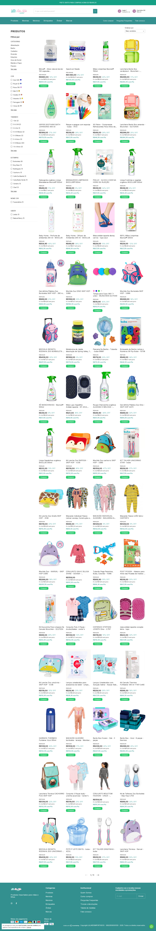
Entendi (29, 927)
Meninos (36, 21)
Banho (13, 48)
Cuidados (14, 51)
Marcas (69, 21)
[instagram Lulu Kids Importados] (11, 903)
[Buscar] (95, 11)
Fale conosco (140, 21)
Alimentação (15, 45)
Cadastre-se (126, 12)
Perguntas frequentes (89, 900)
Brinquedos (48, 21)
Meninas (25, 21)
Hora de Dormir (16, 60)
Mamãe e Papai (16, 63)
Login (124, 10)
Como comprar (108, 21)
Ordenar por (129, 28)
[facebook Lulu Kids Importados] (16, 903)
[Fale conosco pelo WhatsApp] (151, 926)
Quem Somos (86, 893)
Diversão (14, 54)
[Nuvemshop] (71, 926)
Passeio (13, 66)
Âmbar (59, 21)
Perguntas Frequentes (124, 21)
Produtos (14, 21)
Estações (14, 57)
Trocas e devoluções (89, 904)
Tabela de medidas (88, 908)
